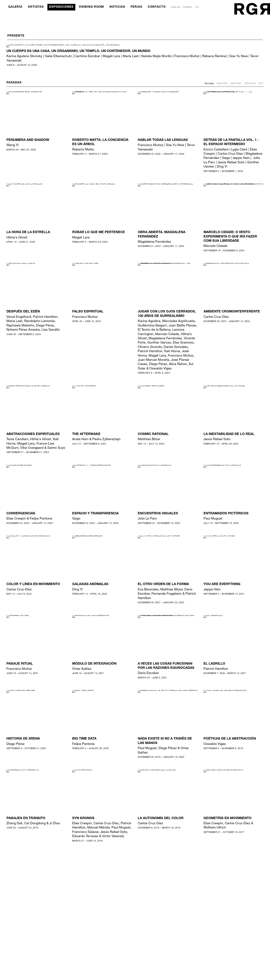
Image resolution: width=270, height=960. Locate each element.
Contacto (157, 7)
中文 (197, 7)
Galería (15, 7)
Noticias (117, 7)
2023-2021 (236, 83)
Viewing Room (91, 7)
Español (187, 7)
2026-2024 (222, 83)
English (175, 7)
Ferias (136, 7)
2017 (261, 83)
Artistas (36, 7)
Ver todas (209, 83)
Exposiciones (61, 7)
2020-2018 (250, 83)
